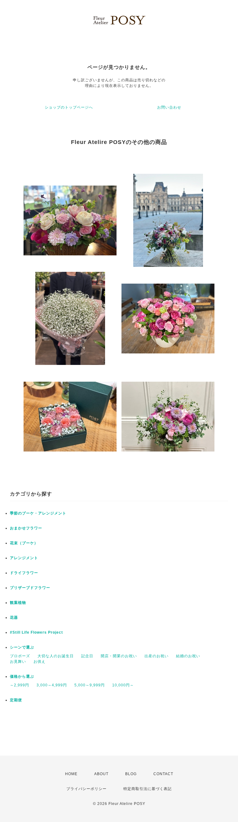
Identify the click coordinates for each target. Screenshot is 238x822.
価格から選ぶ (22, 676)
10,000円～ (123, 685)
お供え (39, 661)
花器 (14, 617)
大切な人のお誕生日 (55, 656)
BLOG (131, 774)
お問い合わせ (169, 107)
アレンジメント (24, 558)
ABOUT (101, 774)
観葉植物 (18, 602)
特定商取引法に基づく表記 (147, 789)
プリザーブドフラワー (30, 588)
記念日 (87, 656)
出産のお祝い (156, 656)
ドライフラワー (24, 573)
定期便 (16, 700)
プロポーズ (20, 656)
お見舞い (18, 661)
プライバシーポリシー (86, 789)
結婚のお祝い (188, 656)
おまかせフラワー (26, 528)
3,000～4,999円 (52, 685)
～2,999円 (19, 685)
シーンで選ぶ (22, 647)
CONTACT (163, 774)
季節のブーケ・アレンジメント (38, 513)
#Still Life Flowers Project (36, 632)
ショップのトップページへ (69, 107)
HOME (71, 774)
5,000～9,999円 (89, 685)
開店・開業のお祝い (119, 656)
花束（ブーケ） (24, 543)
